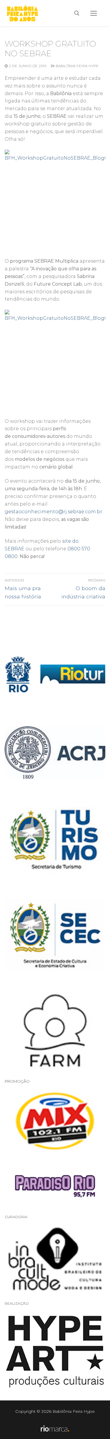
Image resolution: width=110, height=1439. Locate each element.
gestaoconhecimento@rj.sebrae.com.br (53, 511)
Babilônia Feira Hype (77, 66)
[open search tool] (76, 13)
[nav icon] (93, 13)
